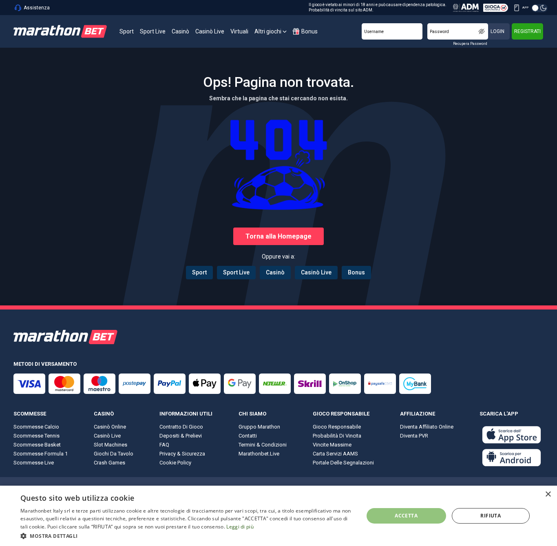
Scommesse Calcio (36, 427)
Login (497, 31)
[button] (186, 535)
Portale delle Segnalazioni (343, 463)
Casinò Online (110, 427)
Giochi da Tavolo (113, 454)
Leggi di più (240, 526)
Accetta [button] (406, 515)
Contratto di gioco (181, 427)
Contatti (248, 436)
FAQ (164, 445)
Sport (199, 272)
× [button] (548, 494)
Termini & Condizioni (263, 445)
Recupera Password (470, 44)
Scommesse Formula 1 (40, 454)
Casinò (275, 272)
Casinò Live (316, 272)
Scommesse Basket (37, 445)
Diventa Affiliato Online (426, 427)
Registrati (527, 31)
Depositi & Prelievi (180, 436)
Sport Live (236, 272)
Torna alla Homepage (278, 236)
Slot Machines (110, 445)
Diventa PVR (414, 436)
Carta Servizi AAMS (335, 454)
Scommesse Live (33, 463)
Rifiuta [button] (490, 515)
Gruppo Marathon (259, 427)
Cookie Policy (175, 463)
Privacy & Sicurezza (182, 454)
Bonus (356, 272)
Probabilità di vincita (337, 436)
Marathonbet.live (259, 454)
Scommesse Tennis (36, 436)
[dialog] (278, 516)
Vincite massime (332, 445)
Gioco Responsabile (337, 427)
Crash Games (109, 463)
